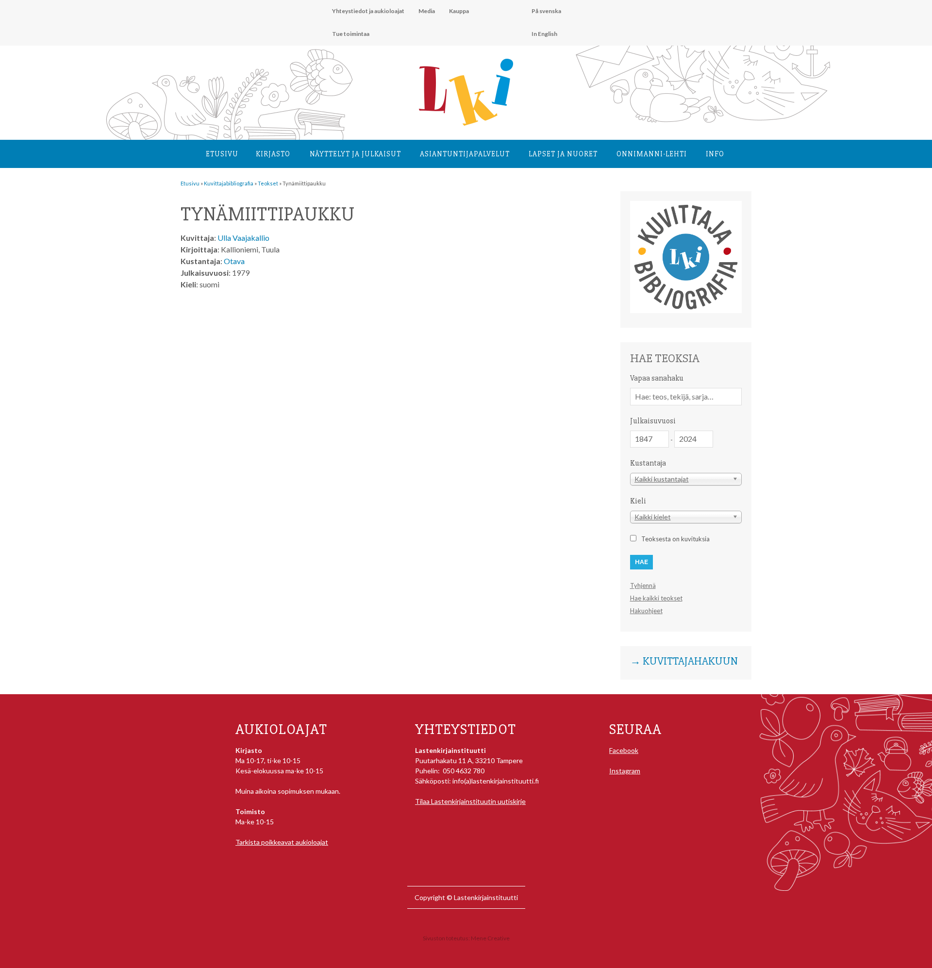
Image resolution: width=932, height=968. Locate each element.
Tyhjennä (643, 585)
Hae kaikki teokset (656, 598)
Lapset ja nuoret (563, 154)
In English (544, 33)
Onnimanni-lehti (651, 154)
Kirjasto (273, 154)
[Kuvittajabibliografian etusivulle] (686, 310)
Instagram (624, 771)
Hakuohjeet (646, 611)
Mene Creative (490, 938)
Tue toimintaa (350, 33)
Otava (234, 261)
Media (426, 11)
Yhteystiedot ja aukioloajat (368, 11)
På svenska (546, 11)
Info (715, 154)
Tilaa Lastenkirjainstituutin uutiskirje (470, 801)
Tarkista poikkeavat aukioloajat (281, 842)
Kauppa (459, 11)
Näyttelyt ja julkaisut (355, 154)
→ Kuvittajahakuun (684, 662)
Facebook (623, 750)
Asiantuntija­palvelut (465, 154)
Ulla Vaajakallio (243, 237)
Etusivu (222, 154)
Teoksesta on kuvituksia (675, 539)
